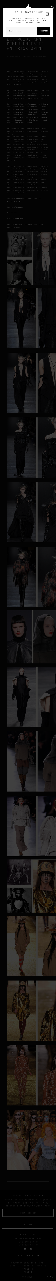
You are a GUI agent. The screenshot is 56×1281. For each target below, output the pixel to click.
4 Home (28, 8)
